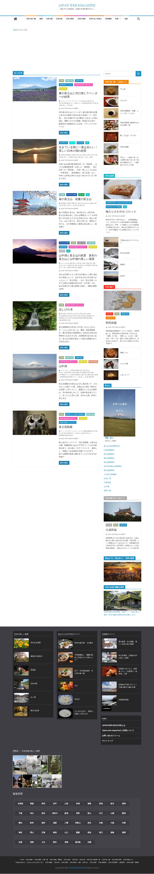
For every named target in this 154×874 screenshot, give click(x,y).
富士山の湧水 (79, 313)
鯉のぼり (82, 205)
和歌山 (78, 823)
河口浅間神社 (109, 470)
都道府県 (122, 862)
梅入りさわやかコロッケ (121, 211)
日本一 (66, 157)
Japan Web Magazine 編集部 (69, 108)
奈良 (89, 823)
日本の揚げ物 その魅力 (84, 643)
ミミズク (80, 431)
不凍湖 (63, 155)
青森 (32, 803)
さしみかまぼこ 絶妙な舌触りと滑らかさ (84, 712)
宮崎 (66, 842)
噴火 (74, 263)
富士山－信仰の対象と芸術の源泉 (69, 372)
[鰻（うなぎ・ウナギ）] (111, 137)
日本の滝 (75, 316)
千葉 (20, 813)
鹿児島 (78, 842)
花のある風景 (36, 643)
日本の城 (109, 525)
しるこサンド (125, 375)
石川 (101, 813)
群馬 (124, 803)
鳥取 (20, 832)
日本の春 (81, 194)
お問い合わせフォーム (111, 736)
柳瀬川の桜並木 (36, 656)
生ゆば (77, 699)
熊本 (55, 842)
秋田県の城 (123, 525)
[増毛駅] (21, 671)
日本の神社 (70, 19)
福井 (43, 823)
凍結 (70, 263)
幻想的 (70, 265)
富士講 (70, 316)
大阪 (112, 823)
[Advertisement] (77, 48)
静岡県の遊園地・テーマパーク (68, 422)
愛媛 (78, 832)
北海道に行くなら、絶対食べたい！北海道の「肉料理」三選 (127, 671)
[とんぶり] (111, 102)
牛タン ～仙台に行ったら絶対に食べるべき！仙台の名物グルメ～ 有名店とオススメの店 (129, 161)
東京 (43, 813)
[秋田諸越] (122, 300)
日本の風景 (29, 859)
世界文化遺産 (75, 370)
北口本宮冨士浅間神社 (113, 466)
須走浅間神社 (63, 320)
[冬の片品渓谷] (111, 253)
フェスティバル (76, 101)
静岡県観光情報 (87, 318)
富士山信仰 (87, 313)
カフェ (63, 101)
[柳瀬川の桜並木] (21, 657)
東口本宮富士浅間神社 (85, 316)
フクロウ (68, 431)
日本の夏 (49, 19)
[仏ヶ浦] (21, 698)
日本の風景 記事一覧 (41, 859)
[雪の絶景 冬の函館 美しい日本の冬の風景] (109, 643)
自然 (72, 267)
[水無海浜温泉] (109, 700)
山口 (66, 832)
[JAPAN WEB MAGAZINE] (15, 18)
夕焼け (89, 155)
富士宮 (83, 203)
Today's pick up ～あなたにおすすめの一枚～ (119, 202)
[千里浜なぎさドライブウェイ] (111, 242)
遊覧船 (80, 267)
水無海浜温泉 (123, 700)
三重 (66, 823)
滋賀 (55, 823)
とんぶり (123, 100)
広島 (43, 832)
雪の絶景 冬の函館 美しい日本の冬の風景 (127, 643)
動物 (85, 431)
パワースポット (65, 370)
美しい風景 (89, 157)
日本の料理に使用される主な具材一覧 (129, 124)
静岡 (75, 318)
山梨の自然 (90, 375)
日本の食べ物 (31, 19)
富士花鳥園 (65, 427)
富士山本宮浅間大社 (112, 446)
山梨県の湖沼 (79, 80)
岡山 (32, 832)
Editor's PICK (63, 142)
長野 (78, 813)
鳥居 (69, 320)
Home (22, 859)
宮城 (78, 803)
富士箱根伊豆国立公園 (86, 372)
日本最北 (71, 157)
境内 (62, 313)
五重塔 (69, 203)
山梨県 (61, 80)
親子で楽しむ (87, 433)
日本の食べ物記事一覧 (93, 859)
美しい (65, 105)
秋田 (43, 803)
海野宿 (122, 264)
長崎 (32, 842)
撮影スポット (74, 377)
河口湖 (94, 103)
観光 (75, 267)
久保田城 (111, 529)
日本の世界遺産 (93, 361)
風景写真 (91, 377)
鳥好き (71, 435)
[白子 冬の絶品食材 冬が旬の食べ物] (65, 673)
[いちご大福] (111, 364)
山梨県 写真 (81, 242)
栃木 (112, 803)
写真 (116, 19)
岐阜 (32, 823)
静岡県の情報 (90, 414)
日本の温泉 (64, 862)
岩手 (55, 803)
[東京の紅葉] (21, 711)
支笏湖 (61, 157)
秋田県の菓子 (125, 313)
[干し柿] (111, 90)
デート (63, 431)
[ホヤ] (65, 686)
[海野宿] (111, 265)
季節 (87, 263)
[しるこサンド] (111, 375)
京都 (101, 823)
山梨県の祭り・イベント (66, 84)
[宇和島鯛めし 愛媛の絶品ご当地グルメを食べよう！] (65, 658)
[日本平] (111, 276)
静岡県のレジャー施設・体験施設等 (75, 414)
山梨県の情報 (69, 80)
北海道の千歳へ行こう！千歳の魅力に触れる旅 (127, 686)
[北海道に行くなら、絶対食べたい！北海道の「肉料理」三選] (109, 672)
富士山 (92, 101)
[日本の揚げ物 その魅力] (65, 643)
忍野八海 (107, 490)
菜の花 (77, 205)
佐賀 (20, 842)
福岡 (124, 832)
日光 (75, 265)
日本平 (122, 276)
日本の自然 (80, 142)
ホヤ (76, 686)
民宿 (81, 265)
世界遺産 (108, 19)
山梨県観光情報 (86, 103)
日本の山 (85, 862)
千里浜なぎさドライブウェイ (129, 241)
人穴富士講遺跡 (110, 474)
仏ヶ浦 (33, 697)
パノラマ (68, 101)
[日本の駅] (21, 684)
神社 (70, 318)
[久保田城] (122, 512)
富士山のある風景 (71, 194)
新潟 (66, 813)
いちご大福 (124, 363)
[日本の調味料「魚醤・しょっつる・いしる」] (111, 113)
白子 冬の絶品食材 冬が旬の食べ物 (84, 672)
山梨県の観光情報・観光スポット (83, 84)
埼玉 (32, 813)
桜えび (66, 205)
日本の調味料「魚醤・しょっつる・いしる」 (129, 112)
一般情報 (62, 194)
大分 (43, 842)
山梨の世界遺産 (75, 375)
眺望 (88, 265)
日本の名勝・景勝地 (56, 859)
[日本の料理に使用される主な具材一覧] (111, 125)
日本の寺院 (81, 19)
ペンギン (74, 431)
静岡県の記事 (83, 418)
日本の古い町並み (95, 19)
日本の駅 (34, 684)
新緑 (91, 203)
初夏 (72, 203)
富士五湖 (86, 101)
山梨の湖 (83, 375)
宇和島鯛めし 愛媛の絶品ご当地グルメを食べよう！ (84, 657)
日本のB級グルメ (128, 859)
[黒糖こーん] (111, 353)
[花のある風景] (21, 643)
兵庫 (124, 823)
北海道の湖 (74, 155)
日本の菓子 (109, 313)
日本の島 (75, 859)
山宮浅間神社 (109, 450)
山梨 (112, 813)
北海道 (20, 803)
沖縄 (89, 842)
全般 (126, 19)
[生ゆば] (65, 700)
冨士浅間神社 (109, 458)
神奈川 (55, 813)
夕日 (80, 155)
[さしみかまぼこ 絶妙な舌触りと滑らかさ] (65, 713)
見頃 (71, 105)
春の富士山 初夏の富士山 (75, 199)
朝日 (75, 157)
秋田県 (117, 313)
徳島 (112, 832)
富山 (89, 813)
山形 (66, 803)
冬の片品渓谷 (125, 253)
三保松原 (107, 482)
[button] (119, 18)
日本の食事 (124, 147)
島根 (55, 832)
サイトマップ (107, 741)
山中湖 (63, 366)
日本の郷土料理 (116, 859)
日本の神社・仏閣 (75, 862)
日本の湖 (72, 142)
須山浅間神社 (109, 462)
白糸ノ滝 (107, 478)
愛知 (20, 823)
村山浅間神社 (109, 454)
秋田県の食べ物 (111, 317)
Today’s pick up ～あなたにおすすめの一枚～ (29, 862)
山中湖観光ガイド (64, 375)
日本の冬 (62, 251)
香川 (101, 832)
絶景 (61, 105)
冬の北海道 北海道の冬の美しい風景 (127, 656)
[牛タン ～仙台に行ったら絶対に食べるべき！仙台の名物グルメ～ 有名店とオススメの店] (111, 162)
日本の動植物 (102, 862)
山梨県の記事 (63, 88)
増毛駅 (33, 670)
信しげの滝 (66, 309)
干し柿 (122, 89)
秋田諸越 (111, 322)
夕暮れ (84, 155)
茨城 (101, 803)
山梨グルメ (77, 103)
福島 (89, 803)
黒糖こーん (124, 352)
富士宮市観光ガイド (70, 433)
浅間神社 (61, 318)
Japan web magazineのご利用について (118, 730)
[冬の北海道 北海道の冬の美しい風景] (109, 657)
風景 (41, 19)
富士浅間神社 (63, 316)
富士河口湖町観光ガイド (66, 103)
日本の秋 (59, 19)
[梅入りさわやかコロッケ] (122, 189)
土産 (77, 263)
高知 (89, 832)
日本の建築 (48, 862)
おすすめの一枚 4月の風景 (114, 206)
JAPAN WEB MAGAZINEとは (113, 725)
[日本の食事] (111, 148)
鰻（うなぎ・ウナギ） (128, 135)
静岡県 (61, 305)
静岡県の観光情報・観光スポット (74, 305)
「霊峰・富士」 (109, 438)
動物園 (89, 431)
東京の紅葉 (35, 711)
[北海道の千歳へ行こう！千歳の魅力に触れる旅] (109, 687)
